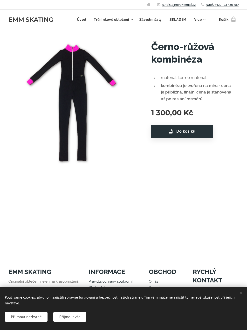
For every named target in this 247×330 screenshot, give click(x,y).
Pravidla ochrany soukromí (110, 281)
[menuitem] (83, 20)
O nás (153, 281)
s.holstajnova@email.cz (179, 4)
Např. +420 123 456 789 (222, 4)
